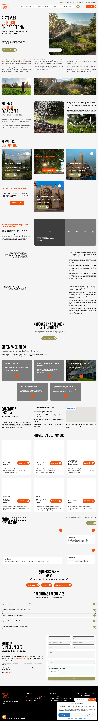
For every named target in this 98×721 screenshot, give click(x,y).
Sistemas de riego (68, 6)
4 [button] (85, 242)
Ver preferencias (89, 715)
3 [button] (77, 242)
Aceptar (64, 715)
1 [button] (61, 242)
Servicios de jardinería (43, 6)
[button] (95, 703)
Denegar (77, 715)
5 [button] (92, 242)
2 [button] (69, 242)
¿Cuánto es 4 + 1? (57, 668)
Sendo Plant (33, 354)
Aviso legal (85, 718)
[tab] (49, 232)
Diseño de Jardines (30, 6)
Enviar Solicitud (71, 678)
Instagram (9, 672)
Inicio (22, 6)
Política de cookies (71, 718)
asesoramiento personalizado (22, 658)
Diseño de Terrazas (56, 6)
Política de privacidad (78, 718)
